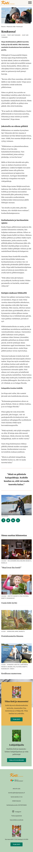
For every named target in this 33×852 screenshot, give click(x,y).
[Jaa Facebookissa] (3, 520)
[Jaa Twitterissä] (8, 520)
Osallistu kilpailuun (16, 760)
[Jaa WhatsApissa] (18, 520)
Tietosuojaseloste (16, 816)
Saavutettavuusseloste (16, 820)
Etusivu (3, 27)
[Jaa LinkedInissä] (13, 520)
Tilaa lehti (16, 719)
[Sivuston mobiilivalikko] (30, 2)
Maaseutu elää (11, 27)
